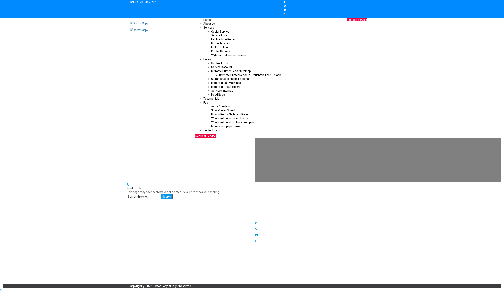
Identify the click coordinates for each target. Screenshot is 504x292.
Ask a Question (220, 106)
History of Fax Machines (226, 82)
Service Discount (221, 67)
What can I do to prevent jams (229, 118)
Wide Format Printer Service (228, 55)
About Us (209, 23)
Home (207, 19)
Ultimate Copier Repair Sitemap (230, 78)
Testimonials (211, 98)
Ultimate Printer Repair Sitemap (231, 71)
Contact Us (210, 130)
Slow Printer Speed (223, 110)
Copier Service (220, 31)
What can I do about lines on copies (232, 122)
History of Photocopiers (225, 86)
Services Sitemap (222, 90)
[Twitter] (285, 5)
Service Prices (220, 35)
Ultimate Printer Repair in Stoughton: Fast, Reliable (250, 74)
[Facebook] (284, 2)
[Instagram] (285, 13)
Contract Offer (220, 63)
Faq (205, 102)
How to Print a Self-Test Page (229, 114)
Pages (207, 59)
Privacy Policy (146, 227)
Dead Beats (218, 94)
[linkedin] (285, 9)
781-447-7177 (149, 2)
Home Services (220, 43)
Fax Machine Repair (223, 39)
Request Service (205, 136)
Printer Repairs (220, 51)
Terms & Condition (149, 231)
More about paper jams (225, 126)
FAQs (203, 231)
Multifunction (219, 47)
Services (208, 27)
